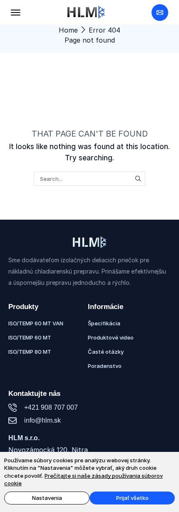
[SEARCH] (138, 179)
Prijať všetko (132, 497)
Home (68, 30)
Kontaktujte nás (34, 394)
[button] (15, 12)
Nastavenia (47, 497)
